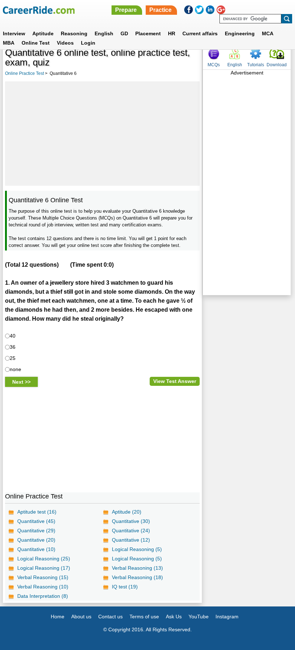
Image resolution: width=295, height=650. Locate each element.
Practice (160, 10)
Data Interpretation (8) (42, 596)
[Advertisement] (102, 133)
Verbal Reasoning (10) (42, 587)
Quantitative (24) (131, 530)
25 (12, 358)
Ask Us (174, 616)
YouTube (199, 616)
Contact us (110, 616)
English (104, 33)
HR (171, 33)
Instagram (227, 616)
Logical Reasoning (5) (137, 549)
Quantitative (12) (131, 540)
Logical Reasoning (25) (43, 558)
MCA (267, 33)
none (15, 369)
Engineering (240, 33)
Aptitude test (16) (36, 512)
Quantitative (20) (36, 540)
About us (81, 616)
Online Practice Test (24, 73)
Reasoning (74, 33)
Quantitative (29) (36, 530)
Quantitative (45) (36, 521)
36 (12, 347)
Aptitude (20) (126, 512)
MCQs (214, 64)
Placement (148, 33)
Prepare (126, 10)
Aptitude (43, 33)
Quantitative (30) (131, 521)
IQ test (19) (125, 587)
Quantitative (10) (36, 549)
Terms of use (144, 616)
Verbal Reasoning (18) (137, 577)
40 (12, 336)
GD (124, 33)
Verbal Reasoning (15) (42, 577)
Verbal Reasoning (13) (137, 568)
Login (88, 43)
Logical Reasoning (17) (43, 568)
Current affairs (200, 33)
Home (57, 616)
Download (277, 64)
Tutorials (255, 64)
